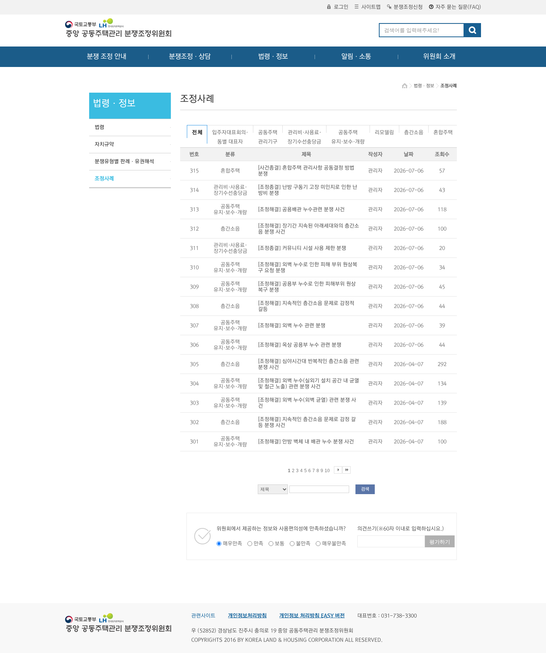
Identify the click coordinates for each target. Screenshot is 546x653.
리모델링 (384, 131)
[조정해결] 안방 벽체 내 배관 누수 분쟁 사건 (306, 442)
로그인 (341, 7)
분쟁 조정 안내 (106, 56)
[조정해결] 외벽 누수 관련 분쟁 (291, 326)
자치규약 (104, 144)
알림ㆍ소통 (356, 56)
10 (327, 470)
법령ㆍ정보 (273, 56)
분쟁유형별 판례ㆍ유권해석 (124, 161)
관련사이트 (203, 616)
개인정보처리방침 (247, 616)
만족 (258, 544)
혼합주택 (443, 131)
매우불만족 (334, 544)
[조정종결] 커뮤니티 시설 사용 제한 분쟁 (302, 248)
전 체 (197, 132)
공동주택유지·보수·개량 (348, 131)
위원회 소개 (439, 56)
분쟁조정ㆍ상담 (190, 56)
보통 (280, 544)
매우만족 (232, 544)
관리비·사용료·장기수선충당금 (304, 131)
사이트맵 (371, 7)
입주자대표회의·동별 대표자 (230, 131)
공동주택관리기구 (267, 131)
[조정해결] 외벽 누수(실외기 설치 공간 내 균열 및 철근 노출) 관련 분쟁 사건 (308, 384)
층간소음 (413, 131)
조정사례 (104, 179)
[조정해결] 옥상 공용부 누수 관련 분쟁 (299, 345)
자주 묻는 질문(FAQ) (458, 7)
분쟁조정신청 (408, 7)
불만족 (303, 544)
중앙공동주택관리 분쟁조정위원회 (119, 28)
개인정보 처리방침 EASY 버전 (312, 616)
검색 (365, 489)
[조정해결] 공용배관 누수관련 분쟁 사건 (301, 209)
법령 (99, 127)
